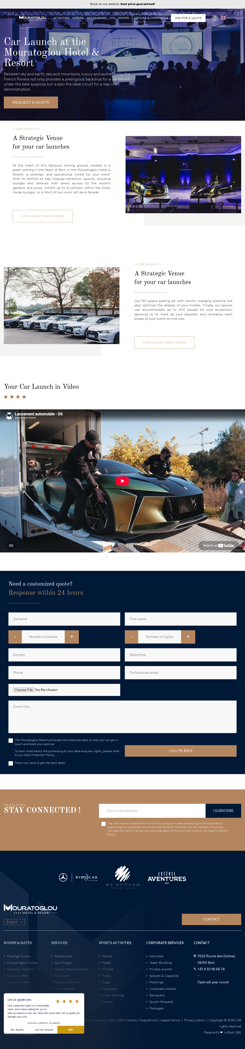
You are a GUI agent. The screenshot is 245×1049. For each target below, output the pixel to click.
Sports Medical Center (71, 969)
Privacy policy (194, 1020)
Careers (132, 1020)
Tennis (107, 956)
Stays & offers (18, 976)
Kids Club (61, 976)
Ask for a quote (188, 18)
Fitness (108, 969)
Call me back (181, 751)
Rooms (123, 18)
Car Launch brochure (42, 216)
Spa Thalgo (63, 963)
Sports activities (115, 943)
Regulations (148, 1020)
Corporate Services (165, 943)
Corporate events (162, 989)
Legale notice (170, 1020)
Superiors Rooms (20, 969)
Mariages (156, 1008)
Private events (160, 969)
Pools (106, 976)
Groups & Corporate (152, 18)
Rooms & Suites (18, 943)
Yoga (106, 982)
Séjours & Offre (18, 982)
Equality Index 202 (108, 1020)
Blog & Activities (67, 982)
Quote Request (161, 1002)
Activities (61, 18)
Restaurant (97, 18)
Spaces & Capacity (164, 976)
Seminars (156, 956)
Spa (112, 18)
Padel (106, 963)
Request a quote (30, 102)
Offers (78, 18)
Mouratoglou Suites (22, 963)
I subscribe (223, 811)
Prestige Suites (19, 956)
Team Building (160, 963)
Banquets (157, 995)
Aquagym (109, 989)
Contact (211, 919)
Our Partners (64, 989)
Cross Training (113, 995)
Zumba (107, 1002)
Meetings (156, 982)
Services (59, 943)
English (12, 922)
